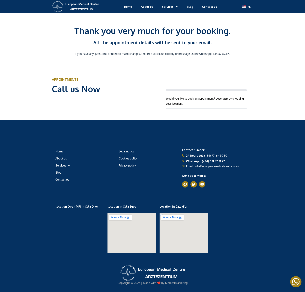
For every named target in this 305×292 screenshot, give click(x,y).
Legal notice (126, 151)
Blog (190, 6)
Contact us (209, 6)
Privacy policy (127, 165)
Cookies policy (128, 158)
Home (128, 6)
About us (147, 6)
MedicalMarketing (176, 283)
